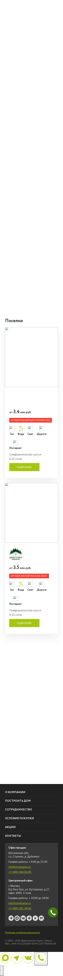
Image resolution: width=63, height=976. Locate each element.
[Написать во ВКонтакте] (28, 962)
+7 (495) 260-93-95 (19, 872)
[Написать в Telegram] (17, 962)
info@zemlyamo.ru (19, 867)
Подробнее (24, 467)
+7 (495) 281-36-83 (19, 908)
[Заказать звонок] (41, 958)
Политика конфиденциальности (22, 932)
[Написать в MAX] (5, 962)
